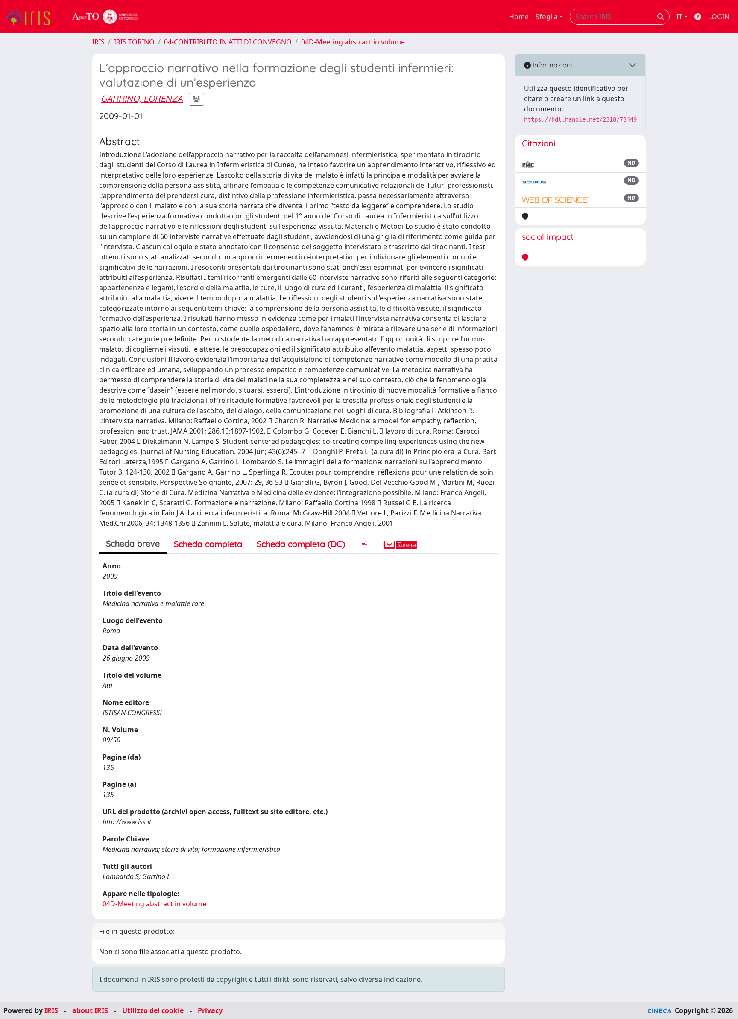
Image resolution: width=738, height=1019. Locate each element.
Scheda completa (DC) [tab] (301, 544)
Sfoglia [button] (547, 16)
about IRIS (90, 1010)
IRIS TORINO (134, 42)
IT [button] (679, 16)
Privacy (210, 1010)
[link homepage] (31, 16)
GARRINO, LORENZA (142, 98)
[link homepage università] (105, 16)
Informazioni (551, 65)
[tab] (363, 544)
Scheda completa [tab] (208, 544)
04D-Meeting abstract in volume (353, 42)
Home (519, 16)
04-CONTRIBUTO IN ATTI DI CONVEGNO (228, 42)
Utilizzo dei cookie (153, 1010)
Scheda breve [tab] (133, 543)
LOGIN (718, 16)
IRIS (98, 42)
